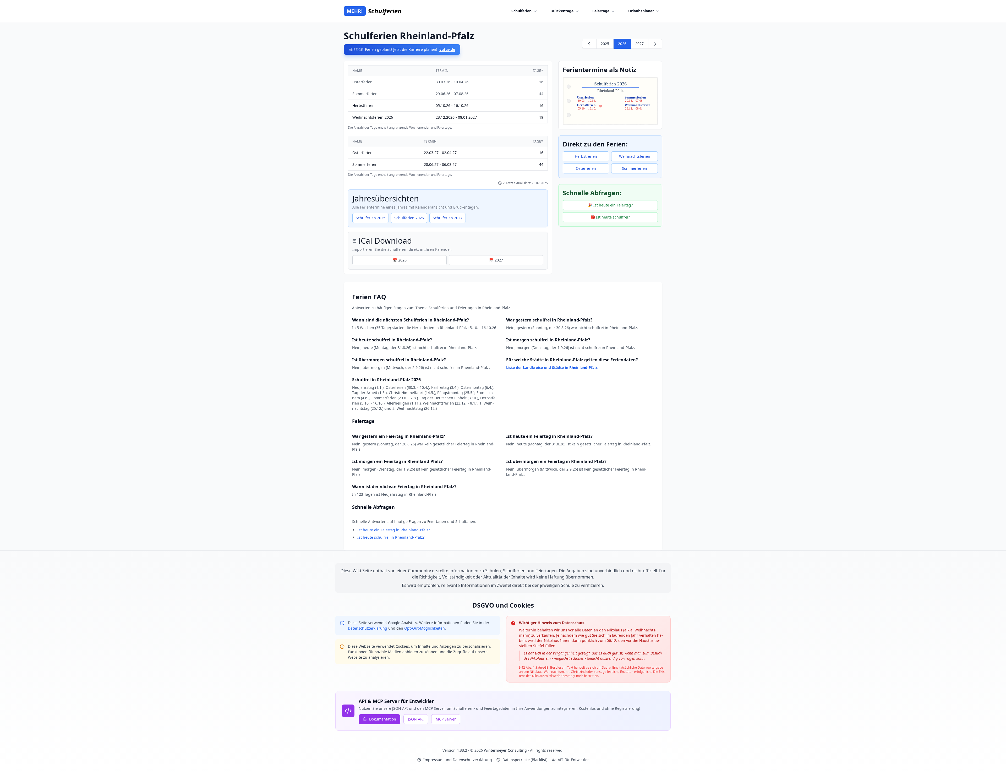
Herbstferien (586, 156)
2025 (605, 43)
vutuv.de (447, 49)
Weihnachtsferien (634, 156)
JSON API (416, 719)
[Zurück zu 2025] (589, 44)
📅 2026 (400, 260)
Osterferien (586, 168)
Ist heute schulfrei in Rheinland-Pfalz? (390, 537)
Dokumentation (382, 719)
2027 (639, 43)
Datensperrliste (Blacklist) (524, 759)
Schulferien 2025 (370, 217)
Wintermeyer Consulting (506, 750)
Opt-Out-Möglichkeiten (424, 628)
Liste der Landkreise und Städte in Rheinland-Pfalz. (552, 367)
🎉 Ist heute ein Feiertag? (610, 205)
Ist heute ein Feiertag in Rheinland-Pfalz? (393, 529)
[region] (448, 97)
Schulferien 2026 (409, 217)
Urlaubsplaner (641, 10)
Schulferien (521, 10)
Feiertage (600, 10)
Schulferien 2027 (447, 217)
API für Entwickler (573, 759)
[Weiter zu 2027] (655, 44)
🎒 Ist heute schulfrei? (610, 217)
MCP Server (446, 719)
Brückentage (561, 10)
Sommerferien (634, 168)
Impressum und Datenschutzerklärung (457, 759)
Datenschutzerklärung (368, 628)
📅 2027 (496, 260)
